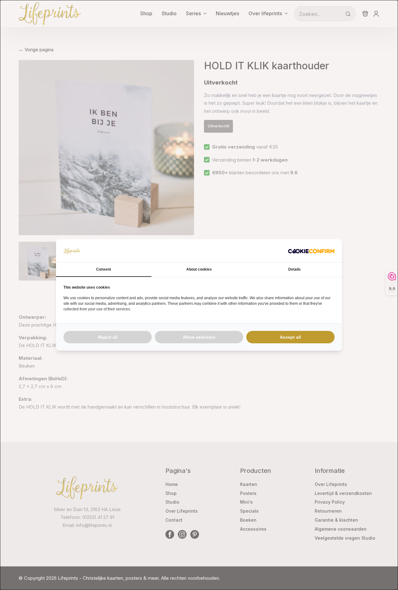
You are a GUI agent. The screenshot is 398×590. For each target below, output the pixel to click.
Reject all (108, 337)
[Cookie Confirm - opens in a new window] (311, 251)
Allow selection (199, 337)
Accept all (290, 337)
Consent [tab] (103, 269)
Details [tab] (294, 269)
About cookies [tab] (199, 269)
